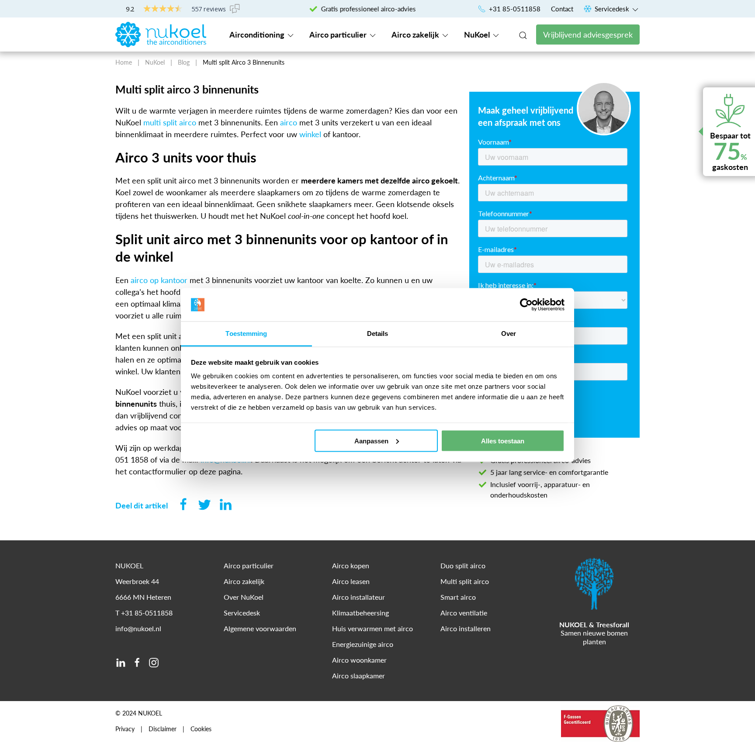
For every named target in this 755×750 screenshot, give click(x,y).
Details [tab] (377, 333)
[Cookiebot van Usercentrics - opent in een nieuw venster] (526, 304)
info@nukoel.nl (138, 628)
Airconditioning (257, 34)
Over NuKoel (243, 597)
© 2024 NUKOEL (138, 713)
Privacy (125, 729)
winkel (310, 134)
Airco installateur (358, 597)
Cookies (200, 729)
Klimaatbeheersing (360, 612)
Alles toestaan (502, 440)
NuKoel (478, 34)
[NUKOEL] (160, 33)
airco (288, 122)
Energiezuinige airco (362, 644)
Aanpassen (371, 440)
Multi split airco (464, 581)
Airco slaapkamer (358, 675)
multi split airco (169, 122)
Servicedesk (612, 9)
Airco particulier (338, 34)
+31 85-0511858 (513, 9)
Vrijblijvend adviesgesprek (588, 34)
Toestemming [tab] (246, 333)
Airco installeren (465, 628)
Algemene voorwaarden (260, 628)
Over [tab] (508, 333)
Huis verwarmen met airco (372, 628)
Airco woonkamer (359, 660)
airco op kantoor (159, 280)
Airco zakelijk (416, 34)
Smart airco (458, 597)
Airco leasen (351, 581)
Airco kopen (350, 565)
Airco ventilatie (463, 612)
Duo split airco (462, 565)
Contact (562, 9)
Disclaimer (163, 729)
